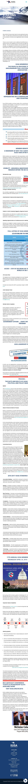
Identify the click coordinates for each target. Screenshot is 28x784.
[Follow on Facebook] (14, 775)
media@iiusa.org (14, 771)
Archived (9, 30)
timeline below (13, 606)
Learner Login (14, 752)
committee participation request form (11, 464)
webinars (10, 206)
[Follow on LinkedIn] (17, 775)
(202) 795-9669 (14, 765)
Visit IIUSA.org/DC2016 (14, 689)
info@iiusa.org (22, 216)
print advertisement (21, 203)
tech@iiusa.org (6, 299)
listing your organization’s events (13, 204)
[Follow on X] (11, 775)
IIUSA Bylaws (7, 388)
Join (14, 751)
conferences (17, 206)
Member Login (14, 753)
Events (14, 755)
